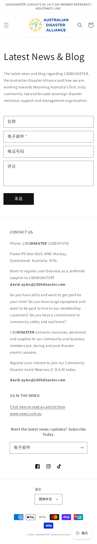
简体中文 (45, 499)
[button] (6, 25)
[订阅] (81, 447)
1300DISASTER (42, 534)
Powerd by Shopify (60, 534)
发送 (19, 198)
